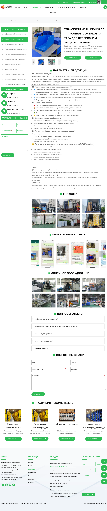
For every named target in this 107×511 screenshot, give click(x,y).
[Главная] (6, 7)
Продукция (10, 20)
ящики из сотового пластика (21, 20)
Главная (4, 20)
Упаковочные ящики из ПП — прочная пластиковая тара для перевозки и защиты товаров (51, 20)
